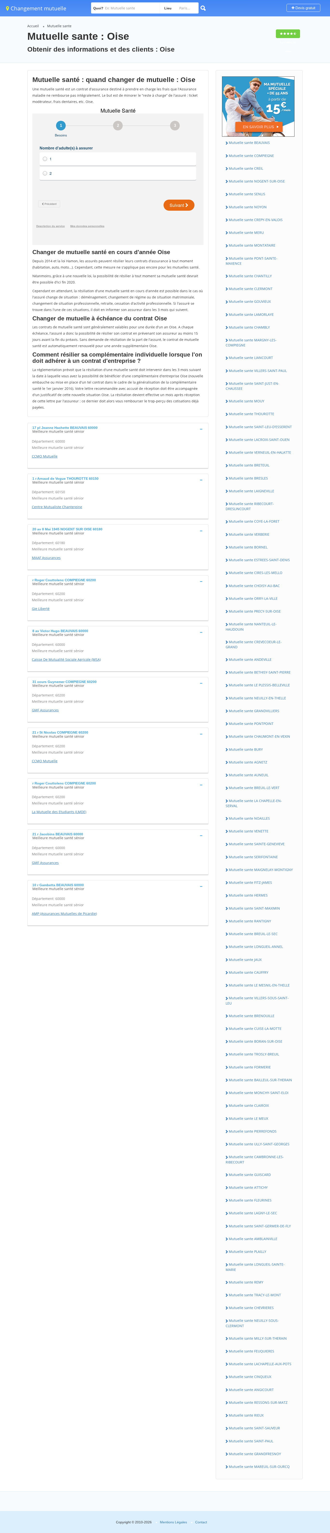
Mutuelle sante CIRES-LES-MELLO (255, 572)
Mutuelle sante (59, 26)
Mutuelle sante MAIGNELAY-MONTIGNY (261, 869)
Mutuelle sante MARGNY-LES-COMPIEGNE (251, 342)
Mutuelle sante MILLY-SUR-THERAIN (258, 1338)
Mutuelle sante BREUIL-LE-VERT (254, 787)
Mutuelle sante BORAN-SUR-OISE (255, 1041)
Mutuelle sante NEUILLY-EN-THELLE (257, 698)
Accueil (33, 26)
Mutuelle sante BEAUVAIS (249, 142)
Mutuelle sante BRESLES (248, 478)
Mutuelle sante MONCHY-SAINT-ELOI (258, 1092)
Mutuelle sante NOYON (248, 207)
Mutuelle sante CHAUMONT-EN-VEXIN (259, 736)
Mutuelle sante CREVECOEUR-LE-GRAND (254, 644)
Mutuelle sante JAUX (245, 959)
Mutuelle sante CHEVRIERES (251, 1307)
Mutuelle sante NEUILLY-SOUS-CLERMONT (252, 1323)
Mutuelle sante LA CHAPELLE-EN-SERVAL (254, 803)
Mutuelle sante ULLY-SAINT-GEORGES (259, 1144)
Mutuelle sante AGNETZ (248, 762)
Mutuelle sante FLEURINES (250, 1200)
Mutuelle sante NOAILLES (249, 818)
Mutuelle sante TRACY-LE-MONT (255, 1295)
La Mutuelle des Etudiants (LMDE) (59, 812)
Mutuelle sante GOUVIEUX (250, 301)
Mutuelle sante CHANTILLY (250, 276)
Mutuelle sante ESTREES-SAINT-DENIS (259, 560)
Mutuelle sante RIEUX (246, 1415)
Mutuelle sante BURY (246, 749)
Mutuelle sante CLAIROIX (249, 1105)
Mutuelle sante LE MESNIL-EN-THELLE (259, 985)
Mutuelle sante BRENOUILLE (251, 1015)
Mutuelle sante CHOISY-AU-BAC (254, 585)
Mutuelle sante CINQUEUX (250, 1376)
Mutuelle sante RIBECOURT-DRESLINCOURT (250, 506)
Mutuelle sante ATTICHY (248, 1187)
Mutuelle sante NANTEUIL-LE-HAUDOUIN (251, 626)
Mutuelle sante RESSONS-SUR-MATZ (258, 1402)
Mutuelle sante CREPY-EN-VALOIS (256, 219)
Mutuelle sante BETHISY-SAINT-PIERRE (260, 672)
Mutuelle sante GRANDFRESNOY (255, 1454)
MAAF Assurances (46, 557)
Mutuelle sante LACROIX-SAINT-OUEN (259, 439)
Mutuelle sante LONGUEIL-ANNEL (256, 946)
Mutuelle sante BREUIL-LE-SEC (253, 934)
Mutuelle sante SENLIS (247, 194)
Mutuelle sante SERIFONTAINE (253, 857)
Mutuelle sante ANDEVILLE (250, 659)
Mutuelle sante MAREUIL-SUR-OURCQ (259, 1466)
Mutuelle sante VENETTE (248, 831)
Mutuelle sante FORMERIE (250, 1067)
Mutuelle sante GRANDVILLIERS (254, 711)
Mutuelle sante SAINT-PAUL (251, 1441)
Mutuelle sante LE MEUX (248, 1118)
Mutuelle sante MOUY (246, 401)
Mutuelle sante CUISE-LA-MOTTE (255, 1028)
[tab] (117, 429)
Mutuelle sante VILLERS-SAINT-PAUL (258, 370)
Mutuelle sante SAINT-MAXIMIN (254, 908)
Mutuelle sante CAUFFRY (248, 972)
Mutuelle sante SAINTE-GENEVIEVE (257, 844)
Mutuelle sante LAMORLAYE (251, 314)
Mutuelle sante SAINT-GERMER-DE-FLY (260, 1226)
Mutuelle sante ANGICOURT (251, 1389)
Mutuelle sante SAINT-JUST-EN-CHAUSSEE (252, 386)
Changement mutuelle (37, 8)
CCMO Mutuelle (44, 456)
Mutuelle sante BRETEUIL (249, 465)
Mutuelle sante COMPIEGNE (251, 155)
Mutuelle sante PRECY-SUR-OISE (255, 611)
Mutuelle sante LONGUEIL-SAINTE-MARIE (255, 1267)
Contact (201, 1522)
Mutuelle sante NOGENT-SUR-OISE (257, 181)
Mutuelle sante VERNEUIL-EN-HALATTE (260, 452)
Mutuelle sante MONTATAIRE (252, 245)
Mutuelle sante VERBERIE (249, 534)
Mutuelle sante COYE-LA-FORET (254, 521)
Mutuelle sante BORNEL (248, 547)
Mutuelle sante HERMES (248, 895)
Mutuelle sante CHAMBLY (249, 327)
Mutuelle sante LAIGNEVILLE (251, 491)
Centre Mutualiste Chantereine (57, 507)
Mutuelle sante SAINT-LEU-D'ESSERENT (260, 427)
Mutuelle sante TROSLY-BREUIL (254, 1054)
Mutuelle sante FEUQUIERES (251, 1351)
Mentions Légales (173, 1522)
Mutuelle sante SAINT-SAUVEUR (254, 1428)
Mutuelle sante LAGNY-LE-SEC (253, 1213)
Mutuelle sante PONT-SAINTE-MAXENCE (251, 261)
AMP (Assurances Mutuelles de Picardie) (64, 913)
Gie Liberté (41, 608)
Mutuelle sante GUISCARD (250, 1174)
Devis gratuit (304, 8)
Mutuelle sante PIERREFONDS (253, 1131)
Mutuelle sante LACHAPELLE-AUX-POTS (260, 1364)
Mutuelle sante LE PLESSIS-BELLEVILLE (259, 685)
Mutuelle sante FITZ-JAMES (250, 882)
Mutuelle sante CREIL (246, 168)
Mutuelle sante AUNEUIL (248, 775)
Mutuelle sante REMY (246, 1282)
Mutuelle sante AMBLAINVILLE (253, 1238)
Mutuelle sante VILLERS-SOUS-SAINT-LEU (257, 1000)
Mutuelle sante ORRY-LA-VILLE (253, 598)
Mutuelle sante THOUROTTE (251, 414)
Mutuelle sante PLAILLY (247, 1251)
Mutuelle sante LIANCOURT (251, 357)
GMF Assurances (45, 710)
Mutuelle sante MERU (246, 232)
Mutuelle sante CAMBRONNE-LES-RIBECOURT (255, 1159)
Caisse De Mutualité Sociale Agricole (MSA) (66, 659)
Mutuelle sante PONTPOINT (251, 723)
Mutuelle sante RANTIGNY (250, 921)
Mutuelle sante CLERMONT (251, 288)
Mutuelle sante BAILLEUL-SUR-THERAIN (260, 1080)
